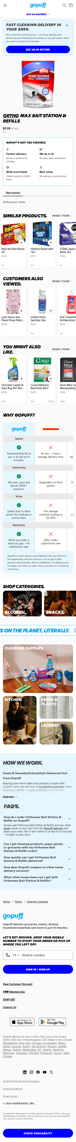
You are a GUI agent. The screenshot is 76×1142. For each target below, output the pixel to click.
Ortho (11, 115)
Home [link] (6, 901)
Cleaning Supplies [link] (37, 901)
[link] (38, 5)
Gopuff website (53, 828)
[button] (71, 5)
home (7, 828)
